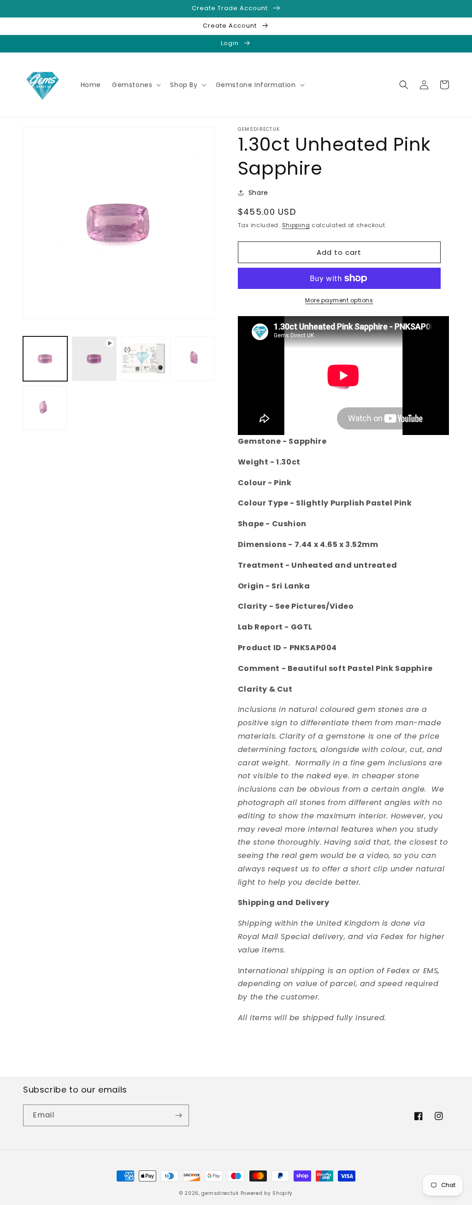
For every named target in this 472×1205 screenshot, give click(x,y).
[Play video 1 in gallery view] (94, 358)
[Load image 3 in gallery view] (192, 358)
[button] (135, 84)
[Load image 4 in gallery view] (45, 408)
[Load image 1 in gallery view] (45, 358)
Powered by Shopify (267, 1193)
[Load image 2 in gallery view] (143, 358)
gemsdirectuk (219, 1193)
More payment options (339, 300)
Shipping (296, 225)
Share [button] (258, 192)
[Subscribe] (178, 1115)
